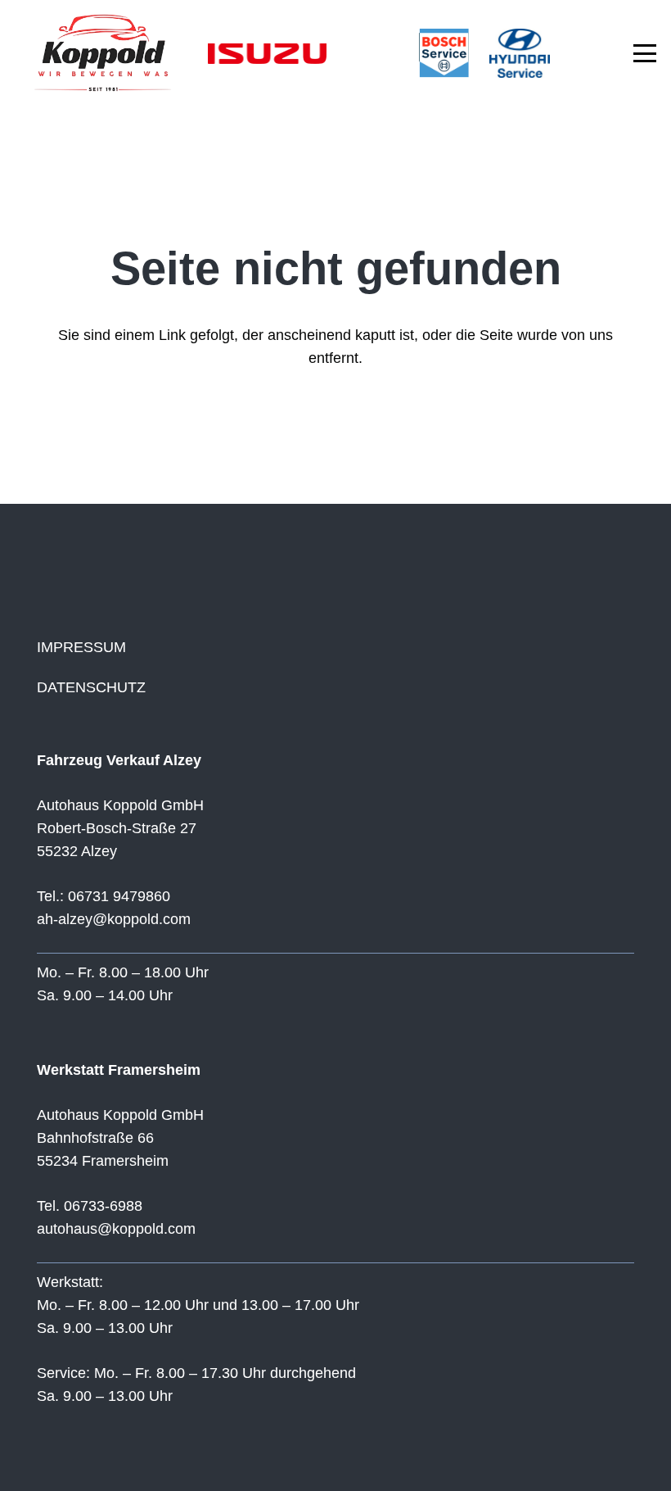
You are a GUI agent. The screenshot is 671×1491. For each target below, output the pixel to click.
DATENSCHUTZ (91, 687)
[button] (645, 53)
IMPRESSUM (81, 647)
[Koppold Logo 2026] (101, 53)
